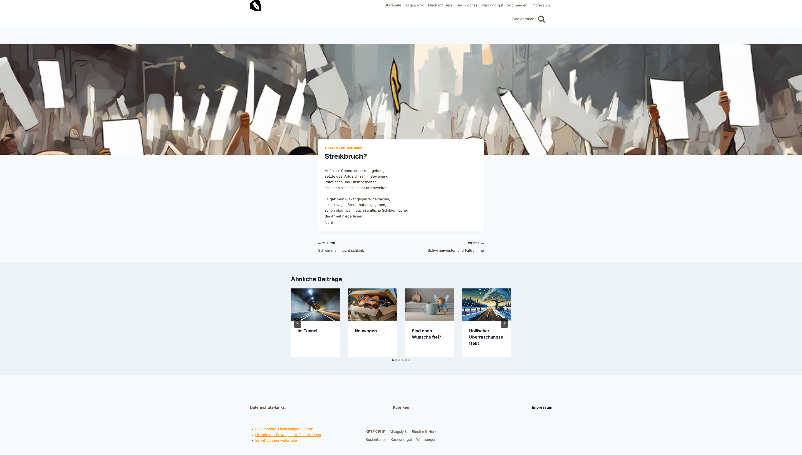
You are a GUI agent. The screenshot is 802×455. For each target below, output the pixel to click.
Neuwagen (366, 330)
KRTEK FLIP (375, 432)
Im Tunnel (307, 330)
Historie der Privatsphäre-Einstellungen (288, 435)
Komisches (355, 148)
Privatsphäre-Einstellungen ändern (284, 429)
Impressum (541, 5)
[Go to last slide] (297, 323)
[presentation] (315, 304)
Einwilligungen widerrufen (276, 440)
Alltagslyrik (414, 5)
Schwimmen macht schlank (341, 247)
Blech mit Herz (440, 5)
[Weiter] (504, 323)
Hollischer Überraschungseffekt (486, 337)
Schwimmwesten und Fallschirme (456, 247)
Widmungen (517, 5)
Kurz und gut (492, 5)
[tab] (393, 360)
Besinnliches (467, 5)
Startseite (393, 5)
